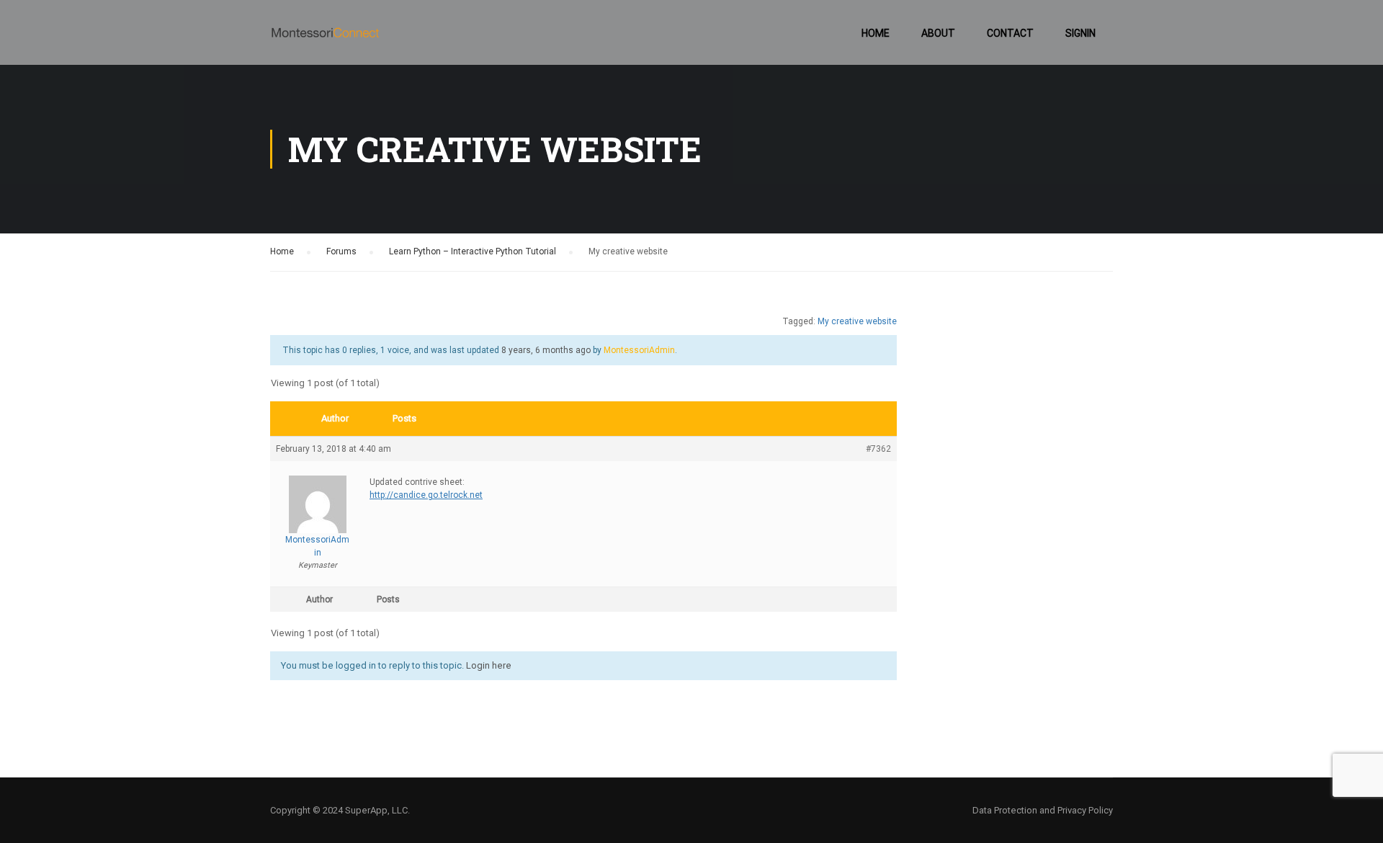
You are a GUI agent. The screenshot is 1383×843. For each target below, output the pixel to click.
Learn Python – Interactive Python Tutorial (472, 251)
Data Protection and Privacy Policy (1042, 810)
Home (875, 33)
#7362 (878, 449)
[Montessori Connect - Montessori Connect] (325, 39)
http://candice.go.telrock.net (426, 495)
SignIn (1080, 33)
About (938, 33)
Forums (341, 251)
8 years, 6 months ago (546, 350)
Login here (488, 665)
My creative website (857, 321)
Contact (1010, 33)
